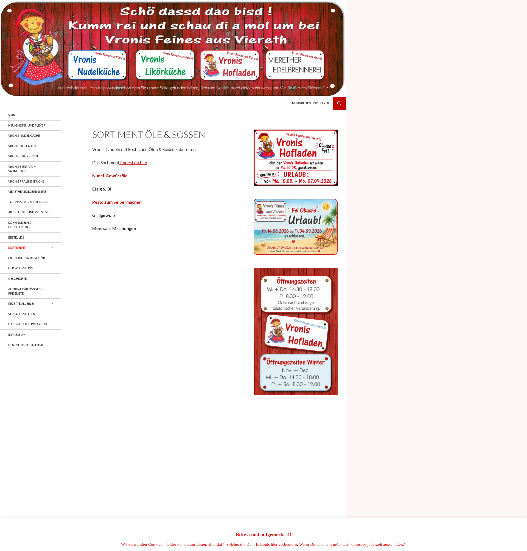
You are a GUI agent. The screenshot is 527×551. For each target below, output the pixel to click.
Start (12, 115)
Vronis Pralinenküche (26, 181)
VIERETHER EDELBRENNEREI (27, 191)
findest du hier (133, 162)
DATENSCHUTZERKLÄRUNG (27, 324)
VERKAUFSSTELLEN (21, 314)
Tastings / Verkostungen (27, 202)
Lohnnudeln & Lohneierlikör (20, 225)
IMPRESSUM (17, 334)
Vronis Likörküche (23, 156)
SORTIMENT (17, 247)
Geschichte (17, 278)
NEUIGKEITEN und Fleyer (310, 103)
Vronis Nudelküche (24, 135)
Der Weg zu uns (20, 268)
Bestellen (16, 237)
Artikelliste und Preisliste (29, 212)
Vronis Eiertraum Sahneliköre (22, 169)
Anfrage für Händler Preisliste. (25, 291)
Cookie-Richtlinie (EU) (25, 344)
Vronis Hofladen (22, 146)
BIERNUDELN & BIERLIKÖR (26, 258)
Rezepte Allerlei (21, 303)
